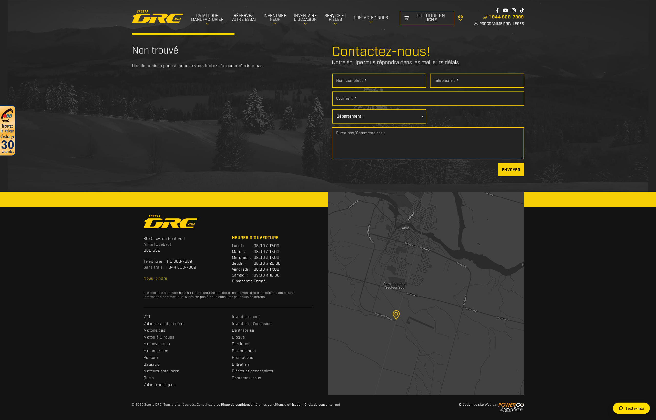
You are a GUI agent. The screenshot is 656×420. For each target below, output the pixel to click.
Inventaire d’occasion (252, 323)
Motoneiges (155, 330)
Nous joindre (155, 278)
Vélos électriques (160, 384)
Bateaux (151, 364)
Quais (149, 378)
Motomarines (156, 351)
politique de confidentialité (237, 405)
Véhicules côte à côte (163, 323)
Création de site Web (475, 405)
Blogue (238, 337)
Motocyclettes (157, 344)
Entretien (240, 364)
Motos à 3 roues (159, 337)
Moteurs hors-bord (162, 371)
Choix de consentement (322, 405)
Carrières (241, 344)
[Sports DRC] (157, 16)
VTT (147, 317)
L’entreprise (243, 330)
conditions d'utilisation (285, 405)
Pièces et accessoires (252, 371)
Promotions (242, 357)
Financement (244, 351)
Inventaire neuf (246, 317)
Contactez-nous (246, 378)
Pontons (151, 357)
